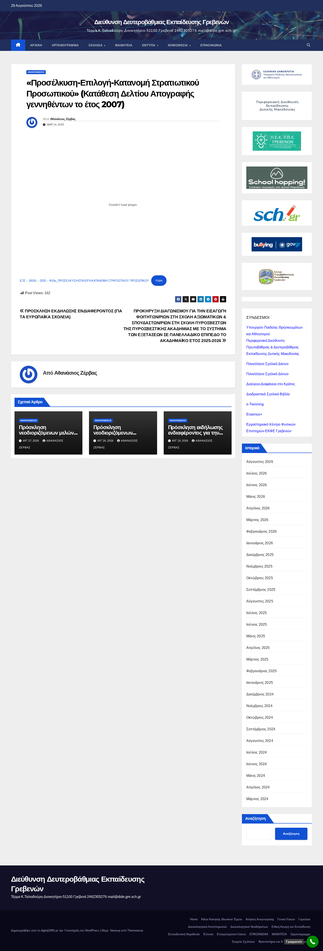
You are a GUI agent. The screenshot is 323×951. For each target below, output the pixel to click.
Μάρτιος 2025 (257, 659)
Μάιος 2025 (255, 636)
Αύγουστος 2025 (259, 601)
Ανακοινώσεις (36, 72)
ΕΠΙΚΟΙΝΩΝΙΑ (211, 45)
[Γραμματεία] (313, 942)
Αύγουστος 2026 (259, 462)
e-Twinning (255, 404)
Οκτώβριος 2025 (259, 578)
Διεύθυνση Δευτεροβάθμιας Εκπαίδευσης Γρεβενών (161, 22)
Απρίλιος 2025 (258, 648)
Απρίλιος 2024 (258, 787)
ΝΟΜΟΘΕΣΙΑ (178, 45)
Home (194, 919)
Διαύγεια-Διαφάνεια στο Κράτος (270, 384)
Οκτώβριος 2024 (259, 717)
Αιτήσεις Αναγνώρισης (260, 919)
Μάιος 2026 (255, 496)
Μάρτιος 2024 (257, 799)
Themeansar (135, 930)
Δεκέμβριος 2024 (260, 694)
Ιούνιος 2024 (256, 764)
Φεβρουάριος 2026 (261, 531)
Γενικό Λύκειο (286, 919)
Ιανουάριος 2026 (259, 543)
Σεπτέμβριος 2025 (260, 589)
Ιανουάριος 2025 (259, 682)
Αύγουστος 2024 (259, 741)
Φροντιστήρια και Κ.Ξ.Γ (273, 941)
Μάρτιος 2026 (257, 520)
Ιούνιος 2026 (256, 485)
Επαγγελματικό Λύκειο (231, 934)
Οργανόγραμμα (65, 45)
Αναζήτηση (255, 818)
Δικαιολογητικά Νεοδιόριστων (249, 926)
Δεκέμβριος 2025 (260, 555)
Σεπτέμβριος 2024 (260, 729)
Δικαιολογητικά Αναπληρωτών (207, 926)
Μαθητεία (123, 45)
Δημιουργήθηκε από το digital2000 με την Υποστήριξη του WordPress (55, 930)
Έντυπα (149, 45)
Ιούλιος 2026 (256, 473)
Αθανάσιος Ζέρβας (63, 119)
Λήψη (158, 280)
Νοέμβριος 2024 (259, 706)
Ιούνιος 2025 (256, 624)
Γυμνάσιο (304, 919)
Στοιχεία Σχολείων (243, 941)
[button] (308, 45)
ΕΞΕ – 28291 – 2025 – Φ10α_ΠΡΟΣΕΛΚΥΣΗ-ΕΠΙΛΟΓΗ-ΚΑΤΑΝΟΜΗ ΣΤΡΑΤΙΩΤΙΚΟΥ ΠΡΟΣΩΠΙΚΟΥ (84, 280)
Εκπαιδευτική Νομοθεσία (184, 934)
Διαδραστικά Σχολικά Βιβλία (268, 394)
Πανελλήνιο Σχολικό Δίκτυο (267, 364)
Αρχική (36, 45)
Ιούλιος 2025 (256, 613)
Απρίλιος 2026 (258, 508)
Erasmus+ (254, 414)
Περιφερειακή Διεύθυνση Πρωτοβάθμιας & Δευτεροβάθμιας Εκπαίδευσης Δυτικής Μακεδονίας (272, 347)
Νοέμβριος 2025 (259, 566)
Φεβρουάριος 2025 (261, 671)
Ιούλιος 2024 (256, 752)
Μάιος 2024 (255, 775)
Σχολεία (96, 45)
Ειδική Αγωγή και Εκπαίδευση (291, 926)
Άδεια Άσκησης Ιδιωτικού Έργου (221, 919)
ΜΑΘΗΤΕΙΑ (279, 934)
